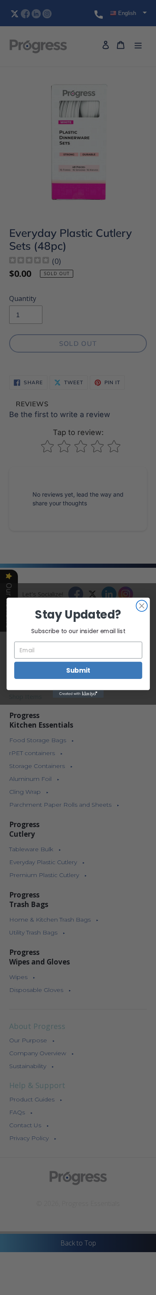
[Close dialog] (141, 605)
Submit (78, 670)
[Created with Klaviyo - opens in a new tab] (77, 693)
